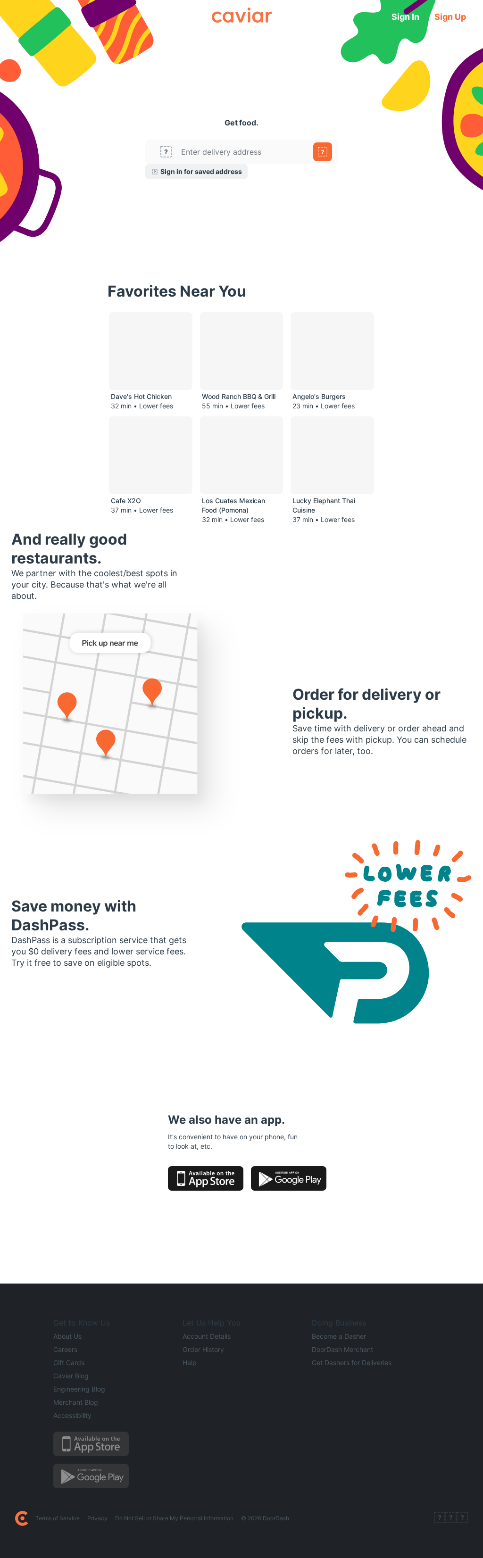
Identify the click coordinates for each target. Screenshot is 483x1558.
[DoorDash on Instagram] (462, 1518)
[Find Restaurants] (322, 151)
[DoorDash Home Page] (21, 1518)
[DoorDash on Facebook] (439, 1518)
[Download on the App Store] (205, 1178)
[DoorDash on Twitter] (451, 1518)
